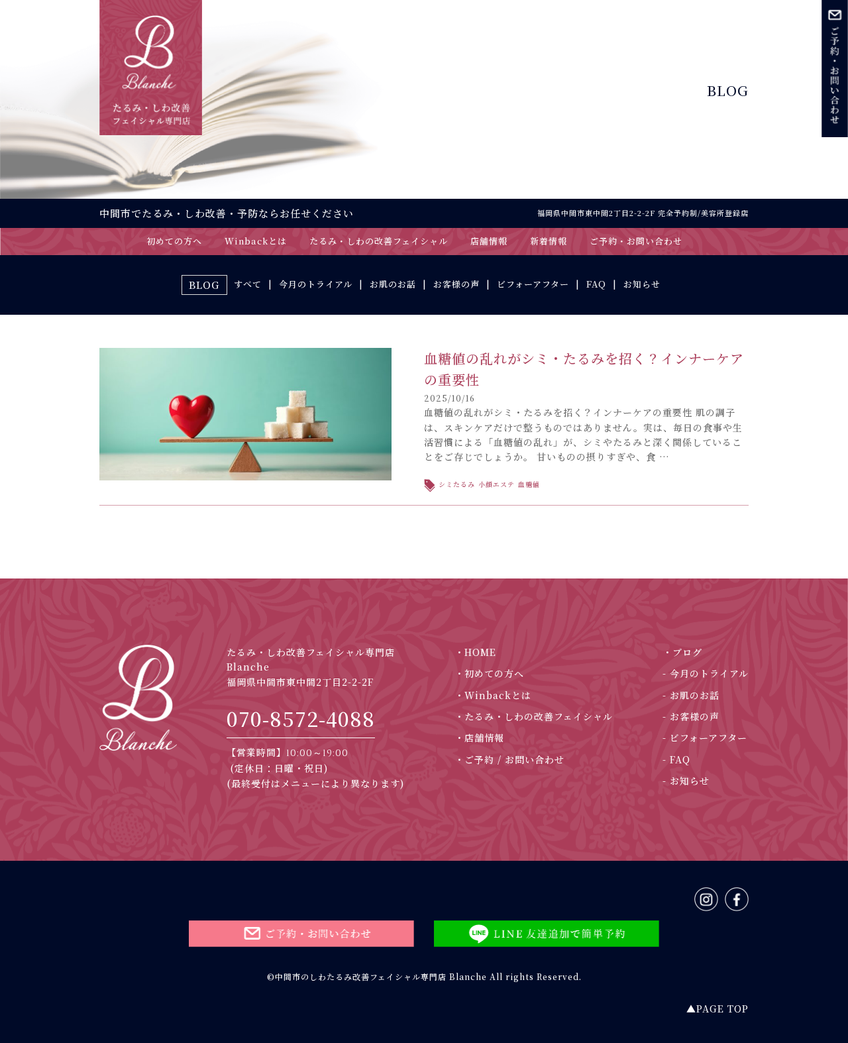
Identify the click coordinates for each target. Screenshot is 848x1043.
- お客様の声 (690, 716)
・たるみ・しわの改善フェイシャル (533, 716)
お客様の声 (456, 284)
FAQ (596, 284)
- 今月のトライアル (705, 673)
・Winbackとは (492, 695)
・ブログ (682, 652)
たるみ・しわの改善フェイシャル (378, 241)
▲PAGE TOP (717, 1008)
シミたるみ (457, 484)
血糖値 (529, 484)
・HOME (475, 652)
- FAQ (676, 759)
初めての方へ (174, 241)
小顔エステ (496, 484)
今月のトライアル (315, 284)
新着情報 (548, 241)
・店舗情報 (479, 737)
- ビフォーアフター (704, 737)
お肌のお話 (393, 284)
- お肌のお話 (690, 695)
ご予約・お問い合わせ (636, 241)
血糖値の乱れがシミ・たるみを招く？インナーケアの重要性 (584, 369)
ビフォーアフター (533, 284)
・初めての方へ (489, 673)
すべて (248, 284)
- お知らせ (686, 780)
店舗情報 (488, 241)
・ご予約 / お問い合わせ (509, 759)
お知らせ (642, 284)
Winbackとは (256, 241)
